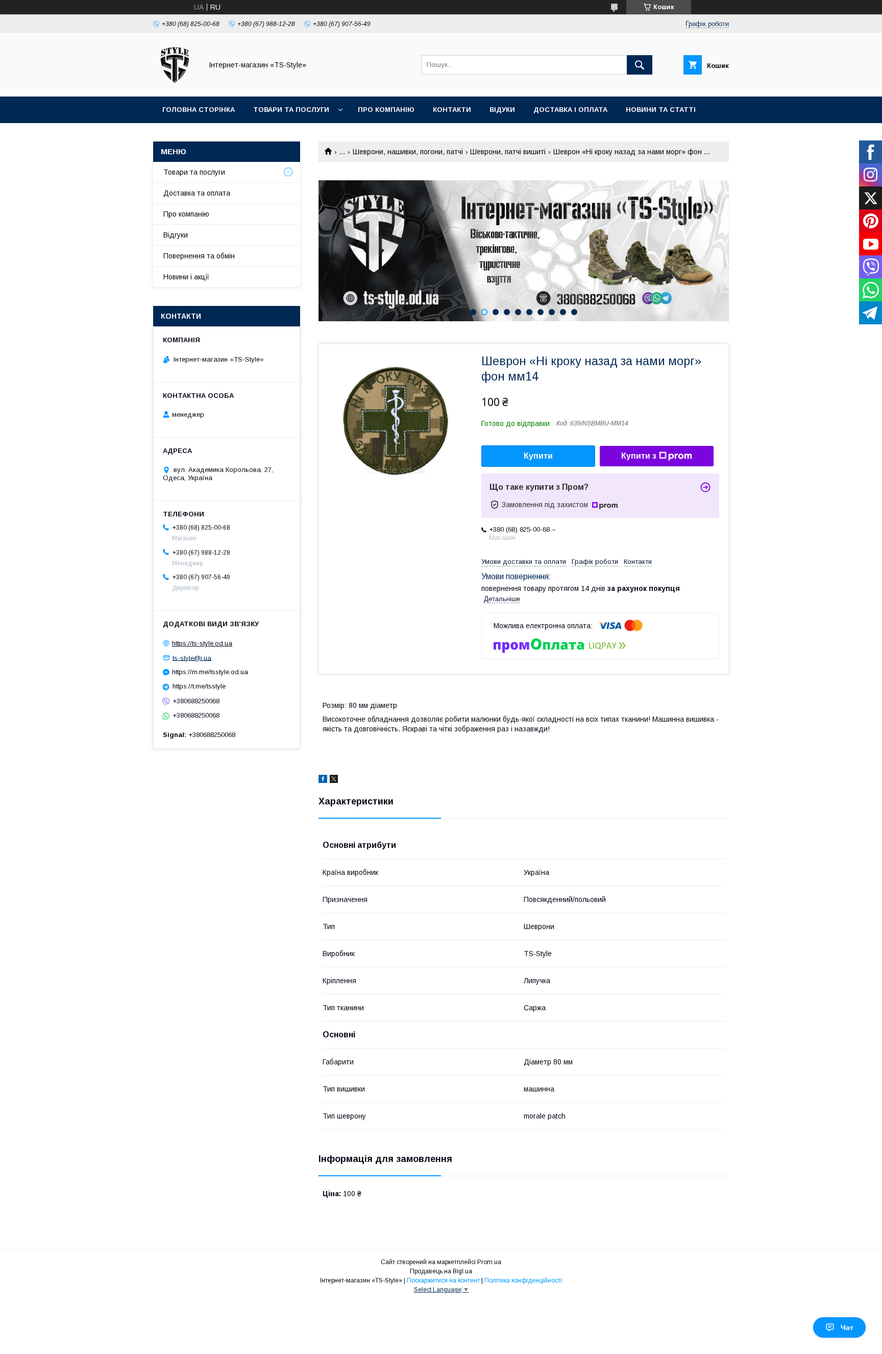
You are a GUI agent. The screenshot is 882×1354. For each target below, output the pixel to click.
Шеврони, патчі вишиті (508, 152)
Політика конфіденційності (523, 1280)
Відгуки (175, 235)
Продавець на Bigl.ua (441, 1271)
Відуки (502, 109)
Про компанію (386, 109)
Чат (847, 1327)
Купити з (638, 456)
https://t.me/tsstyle (199, 686)
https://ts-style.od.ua (202, 643)
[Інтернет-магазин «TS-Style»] (175, 83)
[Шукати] (639, 65)
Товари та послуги (291, 109)
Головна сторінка (198, 109)
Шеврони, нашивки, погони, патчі (408, 152)
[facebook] (322, 780)
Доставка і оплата (570, 109)
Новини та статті (661, 109)
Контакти (452, 109)
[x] (334, 780)
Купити (538, 456)
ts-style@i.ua (192, 657)
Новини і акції (186, 277)
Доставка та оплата (196, 193)
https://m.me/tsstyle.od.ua (210, 672)
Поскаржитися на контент (443, 1280)
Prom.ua (489, 1262)
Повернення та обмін (199, 256)
